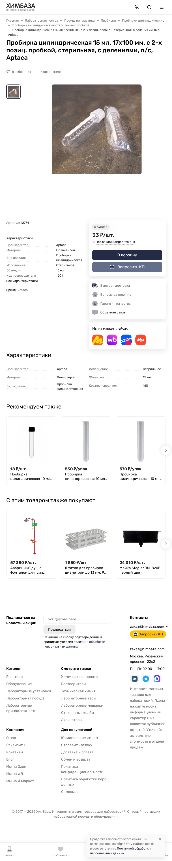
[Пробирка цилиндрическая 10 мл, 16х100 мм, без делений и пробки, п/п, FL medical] (141, 441)
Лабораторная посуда (25, 698)
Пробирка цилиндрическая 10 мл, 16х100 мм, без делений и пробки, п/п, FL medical (140, 476)
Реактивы (14, 677)
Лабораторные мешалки (82, 705)
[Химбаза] (20, 7)
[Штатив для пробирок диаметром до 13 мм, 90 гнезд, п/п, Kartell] (86, 535)
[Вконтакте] (134, 678)
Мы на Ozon (16, 766)
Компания (15, 730)
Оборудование (19, 684)
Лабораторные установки (28, 691)
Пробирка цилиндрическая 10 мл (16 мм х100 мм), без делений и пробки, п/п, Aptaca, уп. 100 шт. (85, 476)
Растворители (73, 684)
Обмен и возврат (75, 759)
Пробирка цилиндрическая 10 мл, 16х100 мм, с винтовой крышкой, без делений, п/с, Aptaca (30, 476)
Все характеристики (22, 281)
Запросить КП (131, 266)
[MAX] (157, 678)
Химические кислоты (79, 677)
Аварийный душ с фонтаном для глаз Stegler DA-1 (26, 570)
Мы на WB (14, 774)
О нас (11, 738)
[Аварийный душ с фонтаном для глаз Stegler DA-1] (31, 535)
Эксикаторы (71, 720)
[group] (97, 152)
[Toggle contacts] (137, 7)
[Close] (160, 839)
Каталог (13, 668)
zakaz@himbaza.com (147, 627)
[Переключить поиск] (149, 7)
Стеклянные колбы (77, 712)
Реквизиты (15, 745)
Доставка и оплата (77, 752)
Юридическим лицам (79, 738)
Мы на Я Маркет (20, 781)
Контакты (14, 752)
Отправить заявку (76, 745)
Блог (10, 759)
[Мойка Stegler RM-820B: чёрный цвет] (141, 535)
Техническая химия (78, 691)
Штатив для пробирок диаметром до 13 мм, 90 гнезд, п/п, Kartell (85, 570)
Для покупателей (76, 730)
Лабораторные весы (78, 698)
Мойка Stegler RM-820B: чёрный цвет (140, 570)
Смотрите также (76, 668)
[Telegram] (145, 678)
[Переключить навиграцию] (162, 7)
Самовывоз (70, 792)
